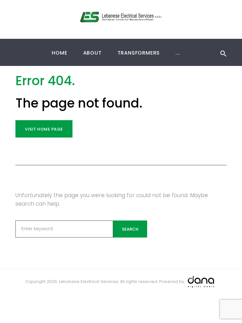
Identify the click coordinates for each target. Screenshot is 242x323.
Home (59, 52)
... (178, 52)
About (92, 52)
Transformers (139, 52)
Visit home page (44, 129)
